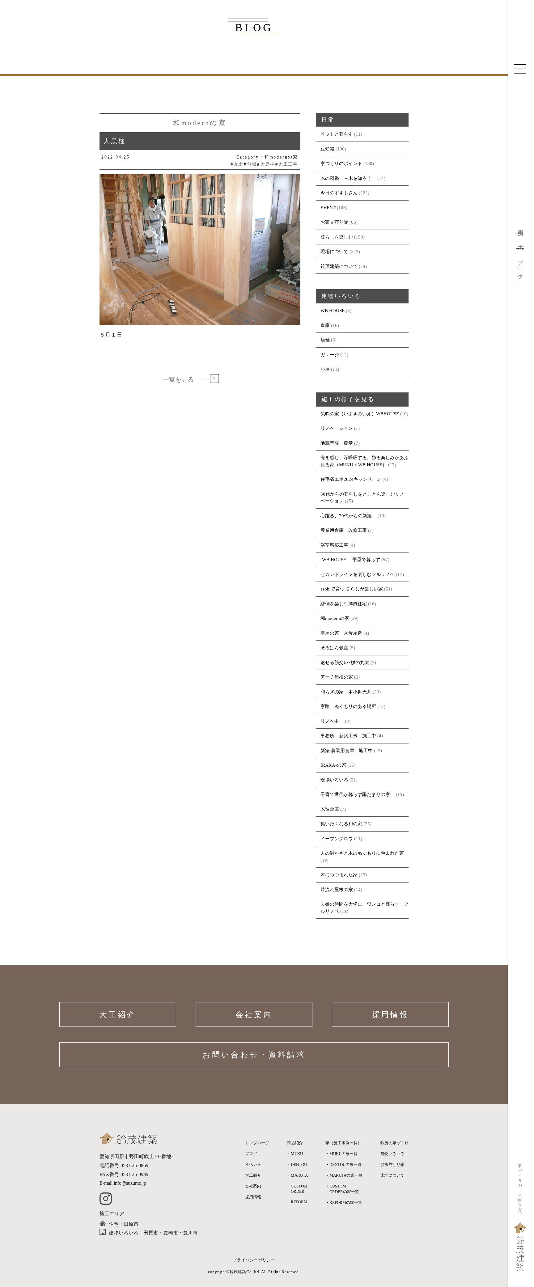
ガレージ (329, 354)
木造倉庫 (329, 809)
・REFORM (297, 1202)
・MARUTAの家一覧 (343, 1175)
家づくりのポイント (341, 163)
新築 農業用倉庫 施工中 (346, 750)
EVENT (328, 207)
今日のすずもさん (339, 192)
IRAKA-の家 (333, 765)
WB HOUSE (332, 310)
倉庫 (325, 325)
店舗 (325, 339)
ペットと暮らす (336, 134)
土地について (392, 1175)
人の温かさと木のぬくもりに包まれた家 (362, 853)
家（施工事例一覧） (343, 1143)
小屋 (325, 369)
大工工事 (288, 164)
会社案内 (254, 1014)
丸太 (238, 164)
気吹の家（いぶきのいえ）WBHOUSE (359, 413)
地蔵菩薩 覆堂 (336, 443)
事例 (520, 226)
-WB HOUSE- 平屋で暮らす (350, 559)
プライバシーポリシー (254, 1260)
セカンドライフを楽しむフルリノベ (357, 574)
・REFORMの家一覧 (343, 1202)
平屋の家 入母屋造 (341, 633)
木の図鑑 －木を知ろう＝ (348, 178)
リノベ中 (332, 721)
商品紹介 (295, 1143)
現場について (334, 251)
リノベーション (336, 428)
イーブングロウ (336, 838)
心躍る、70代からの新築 (348, 515)
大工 (520, 241)
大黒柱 (268, 164)
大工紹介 (117, 1014)
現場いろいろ (334, 779)
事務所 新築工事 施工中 (348, 735)
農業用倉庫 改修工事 (343, 530)
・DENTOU (297, 1164)
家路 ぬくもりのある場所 (348, 706)
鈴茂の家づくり (394, 1143)
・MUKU (295, 1153)
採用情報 (390, 1014)
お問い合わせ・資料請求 (254, 1055)
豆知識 (327, 148)
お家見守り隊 (334, 222)
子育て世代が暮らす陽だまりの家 (357, 794)
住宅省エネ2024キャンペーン (350, 479)
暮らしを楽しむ (336, 237)
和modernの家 (334, 618)
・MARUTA (297, 1175)
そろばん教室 (334, 647)
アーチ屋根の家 (336, 677)
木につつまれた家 (339, 874)
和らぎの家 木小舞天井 (345, 691)
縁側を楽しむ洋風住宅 (343, 603)
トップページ (257, 1143)
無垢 (252, 164)
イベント (253, 1164)
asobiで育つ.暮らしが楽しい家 (351, 588)
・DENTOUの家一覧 (343, 1164)
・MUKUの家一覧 (341, 1153)
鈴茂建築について (339, 266)
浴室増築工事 (334, 545)
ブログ (520, 266)
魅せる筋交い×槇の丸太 (344, 662)
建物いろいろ (392, 1153)
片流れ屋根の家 (336, 889)
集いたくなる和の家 (341, 823)
